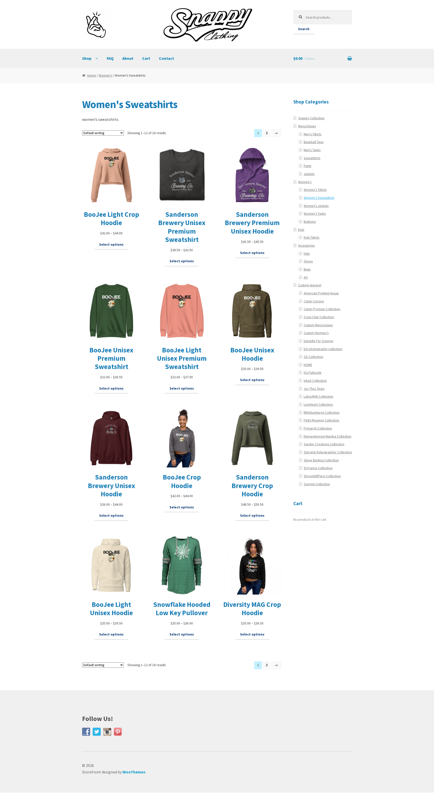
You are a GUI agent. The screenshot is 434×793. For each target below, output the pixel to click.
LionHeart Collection (318, 404)
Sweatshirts (312, 158)
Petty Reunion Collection (321, 420)
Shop (86, 58)
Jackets (309, 174)
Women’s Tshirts (315, 190)
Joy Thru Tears (314, 389)
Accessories (306, 245)
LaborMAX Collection (318, 396)
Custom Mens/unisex (318, 325)
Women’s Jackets (316, 206)
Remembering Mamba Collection (327, 436)
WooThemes (134, 771)
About (127, 58)
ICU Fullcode (312, 373)
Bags (307, 269)
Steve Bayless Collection (321, 460)
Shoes (308, 261)
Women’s (304, 182)
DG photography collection (323, 349)
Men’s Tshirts (312, 134)
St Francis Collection (318, 468)
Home (91, 75)
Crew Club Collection (319, 317)
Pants (307, 166)
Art (306, 277)
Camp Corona (314, 301)
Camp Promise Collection (322, 309)
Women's (105, 75)
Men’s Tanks (312, 150)
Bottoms (310, 222)
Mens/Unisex (307, 126)
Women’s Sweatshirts (319, 198)
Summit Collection (317, 484)
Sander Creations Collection (324, 444)
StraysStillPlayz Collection (322, 476)
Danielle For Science (318, 341)
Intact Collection (315, 381)
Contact (166, 58)
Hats (307, 253)
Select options (111, 244)
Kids (301, 230)
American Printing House (321, 293)
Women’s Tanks (315, 214)
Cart (146, 58)
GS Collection (313, 357)
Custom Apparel (309, 285)
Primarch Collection (318, 428)
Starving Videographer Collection (328, 452)
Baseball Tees (313, 142)
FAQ (110, 58)
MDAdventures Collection (322, 412)
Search (303, 29)
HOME (308, 365)
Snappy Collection (311, 118)
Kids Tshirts (311, 237)
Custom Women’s (316, 333)
